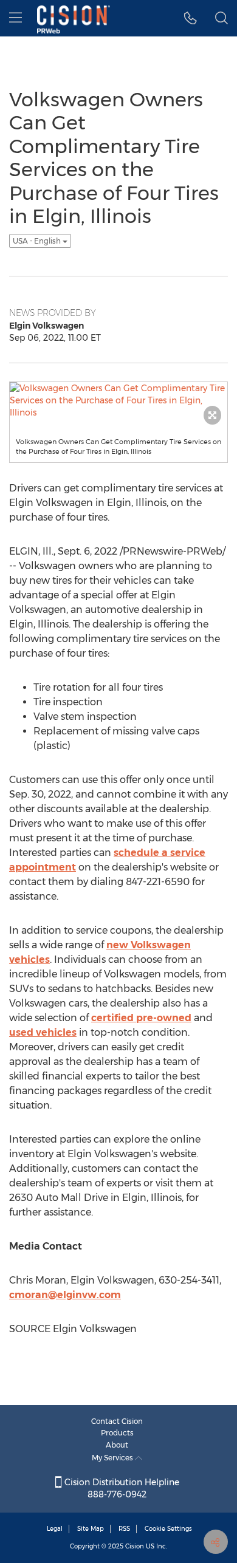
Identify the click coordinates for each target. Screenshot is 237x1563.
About (117, 1444)
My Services (113, 1457)
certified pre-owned (141, 1018)
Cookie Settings (168, 1529)
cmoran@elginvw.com (65, 1295)
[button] (190, 18)
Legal (55, 1529)
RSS (124, 1529)
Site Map (90, 1529)
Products (117, 1432)
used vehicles (43, 1032)
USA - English (38, 240)
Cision (134, 1546)
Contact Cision (117, 1421)
